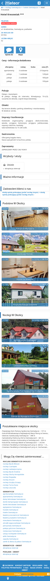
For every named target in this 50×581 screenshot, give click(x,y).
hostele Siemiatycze (10, 510)
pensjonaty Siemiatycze (12, 526)
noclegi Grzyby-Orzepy (12, 482)
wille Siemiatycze (9, 536)
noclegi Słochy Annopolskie (13, 474)
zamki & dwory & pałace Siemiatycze (17, 541)
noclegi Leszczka (9, 488)
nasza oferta (36, 568)
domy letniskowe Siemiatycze (14, 499)
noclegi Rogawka (9, 477)
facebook (8, 565)
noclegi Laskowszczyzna (12, 469)
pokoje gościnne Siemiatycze (14, 528)
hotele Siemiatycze (10, 512)
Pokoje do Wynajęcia (25, 228)
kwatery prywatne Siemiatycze (14, 518)
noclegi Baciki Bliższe (11, 464)
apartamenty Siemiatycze (13, 496)
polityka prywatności (11, 568)
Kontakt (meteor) (23, 565)
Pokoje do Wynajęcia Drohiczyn (25, 416)
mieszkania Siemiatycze (12, 520)
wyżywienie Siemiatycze (12, 507)
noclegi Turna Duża (10, 485)
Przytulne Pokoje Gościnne (25, 304)
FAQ (45, 565)
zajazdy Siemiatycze (10, 539)
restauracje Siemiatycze (12, 531)
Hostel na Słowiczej (25, 279)
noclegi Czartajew (10, 466)
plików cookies (27, 574)
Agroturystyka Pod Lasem (25, 340)
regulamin (37, 565)
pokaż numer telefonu (9, 23)
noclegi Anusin (9, 480)
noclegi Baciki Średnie (11, 472)
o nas (25, 568)
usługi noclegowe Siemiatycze (14, 534)
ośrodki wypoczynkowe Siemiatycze (16, 523)
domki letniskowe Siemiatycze (14, 504)
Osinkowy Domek (25, 254)
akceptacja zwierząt (10, 548)
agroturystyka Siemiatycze (13, 494)
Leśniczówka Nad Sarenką (25, 365)
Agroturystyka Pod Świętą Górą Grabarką (25, 391)
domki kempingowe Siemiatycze (15, 502)
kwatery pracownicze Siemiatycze (16, 515)
